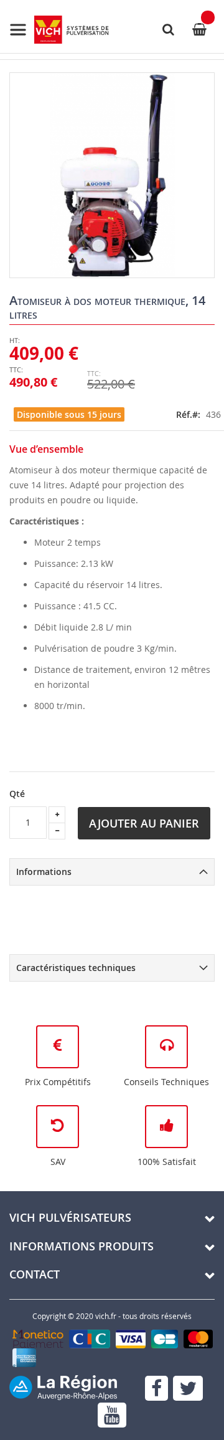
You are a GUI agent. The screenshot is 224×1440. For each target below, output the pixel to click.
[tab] (112, 872)
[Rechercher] (168, 29)
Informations (44, 871)
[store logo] (59, 29)
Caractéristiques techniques (76, 968)
